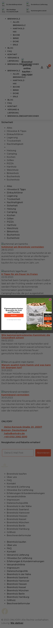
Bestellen (14, 315)
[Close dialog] (50, 299)
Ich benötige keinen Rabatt (14, 319)
